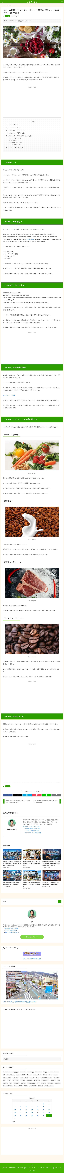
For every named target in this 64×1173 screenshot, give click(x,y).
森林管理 (23, 1083)
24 (15, 1115)
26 (26, 1115)
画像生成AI (57, 1083)
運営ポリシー (49, 1167)
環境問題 (43, 1083)
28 (37, 1115)
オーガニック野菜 (16, 138)
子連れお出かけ (45, 1080)
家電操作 (53, 1080)
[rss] (32, 1165)
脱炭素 (25, 1086)
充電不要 (22, 1080)
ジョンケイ (15, 1077)
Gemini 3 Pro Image (54, 1072)
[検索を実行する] (59, 901)
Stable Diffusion (10, 1074)
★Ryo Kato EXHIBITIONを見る (32, 959)
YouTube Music (37, 1074)
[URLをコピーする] (56, 795)
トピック (7, 16)
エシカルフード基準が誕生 (16, 133)
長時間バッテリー (49, 1086)
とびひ (55, 1074)
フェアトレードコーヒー (18, 145)
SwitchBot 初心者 (20, 1074)
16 (49, 1109)
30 (49, 1115)
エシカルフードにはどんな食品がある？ (20, 136)
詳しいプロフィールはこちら (31, 826)
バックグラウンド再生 (46, 1077)
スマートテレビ (24, 1077)
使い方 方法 (15, 1080)
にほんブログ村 (7, 1077)
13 (32, 1109)
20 (32, 1112)
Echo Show (38, 1072)
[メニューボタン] (62, 1)
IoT (4, 1074)
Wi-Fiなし (29, 1074)
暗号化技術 (16, 1083)
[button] (7, 795)
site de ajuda (30, 239)
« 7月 (13, 1121)
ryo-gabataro (11, 829)
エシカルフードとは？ (15, 127)
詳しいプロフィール (32, 937)
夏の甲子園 (37, 1080)
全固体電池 (29, 1080)
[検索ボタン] (1, 1)
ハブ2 (37, 1077)
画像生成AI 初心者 (7, 1086)
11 (20, 1109)
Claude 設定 (31, 1072)
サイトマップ (41, 1167)
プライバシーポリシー (30, 1167)
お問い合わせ (57, 1167)
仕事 (4, 1080)
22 (43, 1112)
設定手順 (40, 1086)
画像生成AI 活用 (18, 1086)
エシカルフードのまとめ (15, 147)
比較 (38, 1083)
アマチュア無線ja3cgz (32, 830)
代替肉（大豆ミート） (17, 142)
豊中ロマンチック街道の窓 (33, 833)
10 (15, 1109)
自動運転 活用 (32, 1086)
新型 (11, 1083)
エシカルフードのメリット (16, 130)
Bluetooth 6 (23, 1072)
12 (26, 1109)
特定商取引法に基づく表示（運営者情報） (13, 1167)
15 (43, 1109)
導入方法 (5, 1083)
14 (37, 1109)
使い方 (9, 1080)
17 (15, 1112)
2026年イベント (7, 1072)
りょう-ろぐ (32, 2)
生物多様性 (50, 1083)
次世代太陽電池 (31, 1083)
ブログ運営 (56, 1077)
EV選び (45, 1072)
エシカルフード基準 (9, 395)
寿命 (59, 1080)
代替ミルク (14, 140)
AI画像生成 (15, 1072)
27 (32, 1115)
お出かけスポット (47, 1074)
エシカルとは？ (13, 124)
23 (49, 1112)
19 (26, 1112)
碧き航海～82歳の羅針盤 (32, 828)
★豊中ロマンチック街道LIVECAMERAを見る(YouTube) (19, 1002)
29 (43, 1115)
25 (20, 1115)
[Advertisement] (32, 100)
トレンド (32, 1077)
